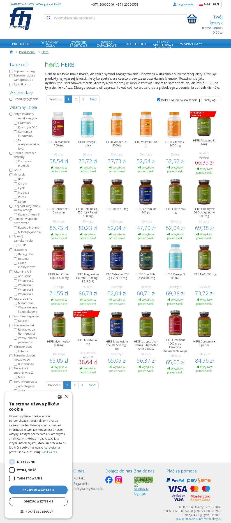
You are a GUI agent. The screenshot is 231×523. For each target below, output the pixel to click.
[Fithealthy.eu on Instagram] (118, 480)
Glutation (24, 123)
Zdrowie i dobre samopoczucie (24, 77)
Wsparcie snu (23, 298)
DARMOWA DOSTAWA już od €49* (35, 4)
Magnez (23, 192)
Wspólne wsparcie (26, 316)
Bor (20, 179)
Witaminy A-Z (22, 271)
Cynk (21, 188)
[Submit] (49, 18)
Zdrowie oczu (23, 347)
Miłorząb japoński (30, 232)
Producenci (27, 52)
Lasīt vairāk (49, 452)
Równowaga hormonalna (26, 331)
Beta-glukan (26, 254)
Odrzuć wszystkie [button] (38, 501)
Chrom (22, 183)
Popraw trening (24, 71)
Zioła (21, 391)
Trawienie (20, 250)
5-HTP (22, 245)
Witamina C (25, 280)
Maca (21, 377)
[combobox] (115, 18)
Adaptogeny (26, 386)
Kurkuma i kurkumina (25, 134)
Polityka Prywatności (88, 488)
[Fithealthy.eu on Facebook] (109, 480)
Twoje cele (19, 64)
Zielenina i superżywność (23, 370)
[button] (38, 511)
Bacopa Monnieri (29, 227)
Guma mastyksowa (26, 265)
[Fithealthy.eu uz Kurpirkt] (144, 479)
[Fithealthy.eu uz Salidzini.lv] (141, 489)
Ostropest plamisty (25, 163)
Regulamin (81, 483)
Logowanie (185, 4)
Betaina (23, 259)
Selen (22, 201)
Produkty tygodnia (26, 99)
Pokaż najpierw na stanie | (180, 100)
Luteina (23, 351)
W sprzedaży (21, 92)
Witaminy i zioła (23, 107)
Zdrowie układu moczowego (24, 357)
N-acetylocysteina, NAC (29, 144)
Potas (22, 197)
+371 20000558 (127, 4)
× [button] (66, 396)
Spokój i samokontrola (23, 238)
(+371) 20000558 (186, 519)
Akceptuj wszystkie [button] (38, 490)
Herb (45, 52)
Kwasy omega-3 (29, 214)
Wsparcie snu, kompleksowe (27, 309)
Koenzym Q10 (27, 127)
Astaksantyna (27, 118)
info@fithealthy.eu (210, 519)
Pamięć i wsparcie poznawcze (26, 221)
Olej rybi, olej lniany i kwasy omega (28, 208)
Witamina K (25, 294)
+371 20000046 (102, 4)
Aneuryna (25, 276)
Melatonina (26, 303)
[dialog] (38, 454)
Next (93, 99)
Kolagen (23, 321)
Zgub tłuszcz (22, 84)
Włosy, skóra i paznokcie (27, 340)
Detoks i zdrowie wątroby (25, 155)
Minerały (19, 174)
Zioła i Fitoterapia (25, 382)
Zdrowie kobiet (24, 325)
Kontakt (79, 478)
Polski (211, 4)
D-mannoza (26, 364)
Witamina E (25, 289)
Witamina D (26, 285)
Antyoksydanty (24, 114)
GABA (17, 170)
